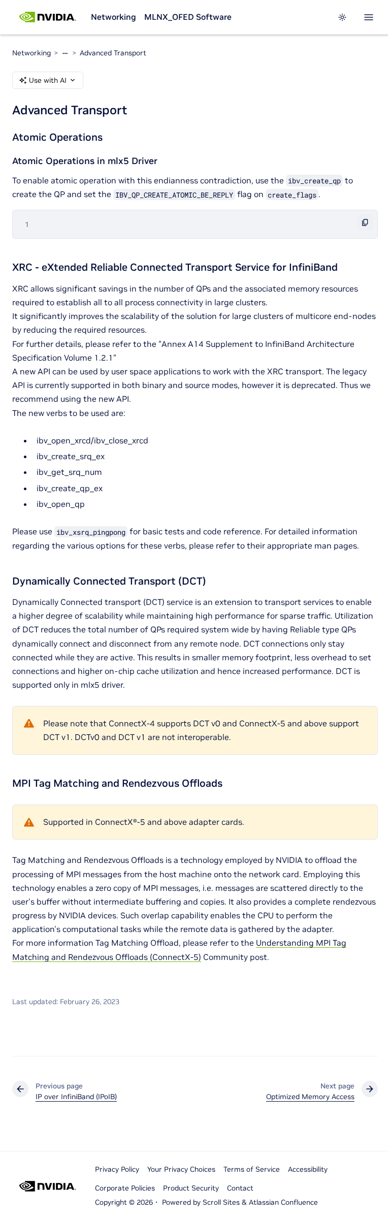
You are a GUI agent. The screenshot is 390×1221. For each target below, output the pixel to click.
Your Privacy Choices (181, 1169)
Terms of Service (251, 1169)
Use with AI (48, 80)
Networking (113, 17)
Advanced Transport (113, 52)
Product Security (191, 1188)
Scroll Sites (221, 1202)
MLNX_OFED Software (188, 17)
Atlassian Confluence (283, 1202)
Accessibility (308, 1169)
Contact (240, 1188)
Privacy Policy (117, 1169)
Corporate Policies (125, 1188)
